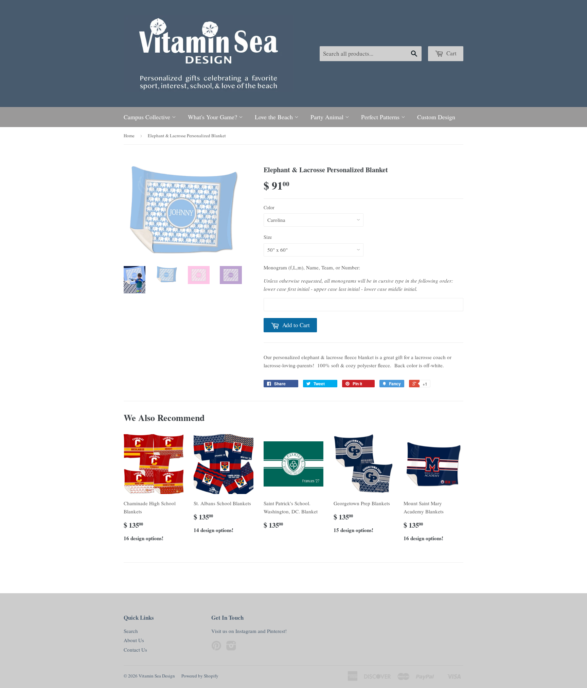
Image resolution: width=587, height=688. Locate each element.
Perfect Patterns (381, 117)
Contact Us (135, 649)
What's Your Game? (213, 117)
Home (129, 136)
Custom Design (436, 117)
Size (268, 237)
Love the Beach (275, 117)
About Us (134, 640)
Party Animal (327, 117)
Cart (451, 53)
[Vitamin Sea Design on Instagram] (231, 647)
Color (269, 207)
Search (131, 631)
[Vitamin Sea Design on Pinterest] (216, 647)
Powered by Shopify (199, 676)
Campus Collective (148, 117)
